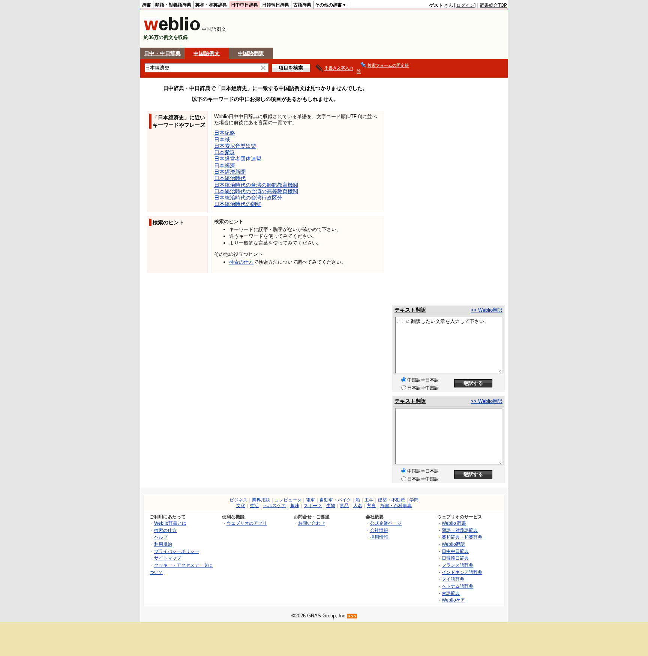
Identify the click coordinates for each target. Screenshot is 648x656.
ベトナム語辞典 (457, 586)
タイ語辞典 (453, 578)
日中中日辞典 (244, 5)
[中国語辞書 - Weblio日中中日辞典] (172, 29)
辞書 (146, 5)
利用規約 (163, 544)
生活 (254, 505)
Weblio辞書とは (170, 523)
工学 (369, 500)
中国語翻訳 (251, 53)
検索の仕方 (241, 262)
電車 (310, 500)
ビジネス (239, 500)
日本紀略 (224, 133)
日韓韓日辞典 (275, 5)
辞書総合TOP (493, 5)
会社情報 (379, 530)
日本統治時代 (230, 178)
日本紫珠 (224, 152)
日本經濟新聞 (230, 172)
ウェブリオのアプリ (246, 523)
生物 (330, 505)
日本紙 (222, 140)
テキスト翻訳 (410, 310)
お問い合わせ (311, 523)
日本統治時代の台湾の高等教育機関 (256, 191)
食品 (344, 505)
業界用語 (261, 500)
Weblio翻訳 (453, 544)
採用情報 (379, 536)
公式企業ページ (386, 523)
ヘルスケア (274, 505)
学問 (414, 500)
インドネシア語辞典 (462, 572)
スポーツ (313, 505)
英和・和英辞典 (211, 5)
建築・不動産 (391, 500)
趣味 (294, 505)
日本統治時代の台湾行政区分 (248, 198)
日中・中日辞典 (162, 53)
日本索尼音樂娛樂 (235, 146)
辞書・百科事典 (396, 505)
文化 (240, 505)
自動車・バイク (335, 500)
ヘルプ (161, 536)
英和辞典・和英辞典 (462, 536)
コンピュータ (288, 500)
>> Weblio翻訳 (486, 310)
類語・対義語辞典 (173, 5)
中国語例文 (207, 53)
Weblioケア (453, 599)
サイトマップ (167, 557)
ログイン (465, 5)
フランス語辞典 (457, 565)
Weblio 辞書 (454, 523)
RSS (352, 616)
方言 (371, 505)
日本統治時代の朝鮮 (237, 204)
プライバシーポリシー (176, 551)
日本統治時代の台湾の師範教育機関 (256, 185)
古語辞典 (302, 5)
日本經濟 (224, 165)
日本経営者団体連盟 (237, 159)
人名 (357, 505)
